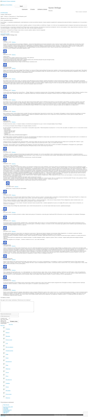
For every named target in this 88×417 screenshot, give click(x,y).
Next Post (3, 325)
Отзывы (32, 9)
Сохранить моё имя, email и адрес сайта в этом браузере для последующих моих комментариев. (5, 321)
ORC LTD (5, 413)
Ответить (14, 42)
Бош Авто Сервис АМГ (8, 406)
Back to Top (3, 415)
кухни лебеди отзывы (5, 33)
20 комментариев (4, 12)
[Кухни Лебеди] (6, 4)
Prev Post (11, 324)
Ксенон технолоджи (7, 409)
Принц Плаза (6, 411)
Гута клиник (5, 408)
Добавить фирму (42, 9)
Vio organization (6, 410)
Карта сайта (64, 414)
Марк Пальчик (6, 404)
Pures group (5, 407)
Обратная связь (57, 414)
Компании (25, 9)
